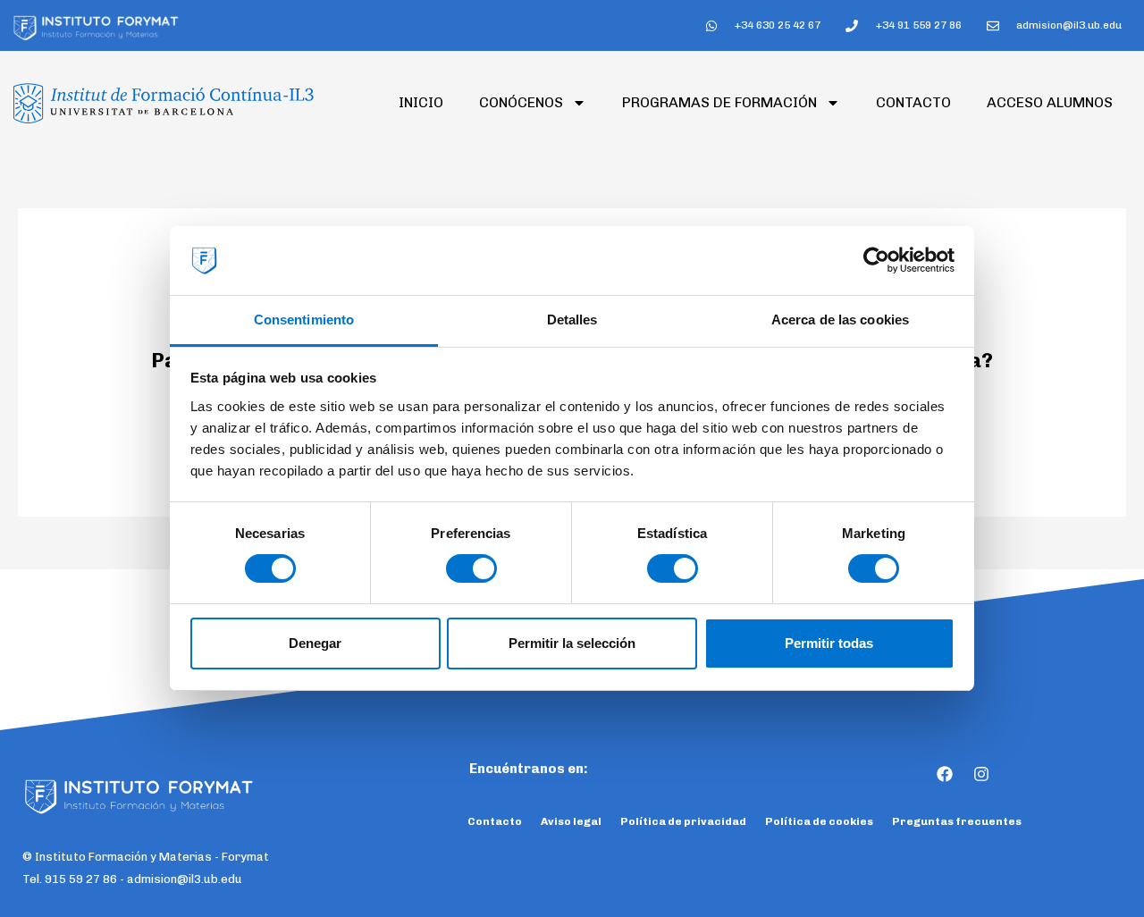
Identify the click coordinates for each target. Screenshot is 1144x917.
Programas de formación (719, 102)
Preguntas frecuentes (957, 821)
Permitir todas (829, 643)
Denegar (315, 643)
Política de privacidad (683, 821)
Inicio (421, 102)
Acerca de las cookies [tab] (840, 319)
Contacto (913, 102)
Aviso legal (571, 821)
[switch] (471, 568)
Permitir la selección (572, 643)
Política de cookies (819, 821)
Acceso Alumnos (1050, 102)
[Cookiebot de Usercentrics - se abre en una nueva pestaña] (876, 261)
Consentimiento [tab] (304, 319)
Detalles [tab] (572, 319)
